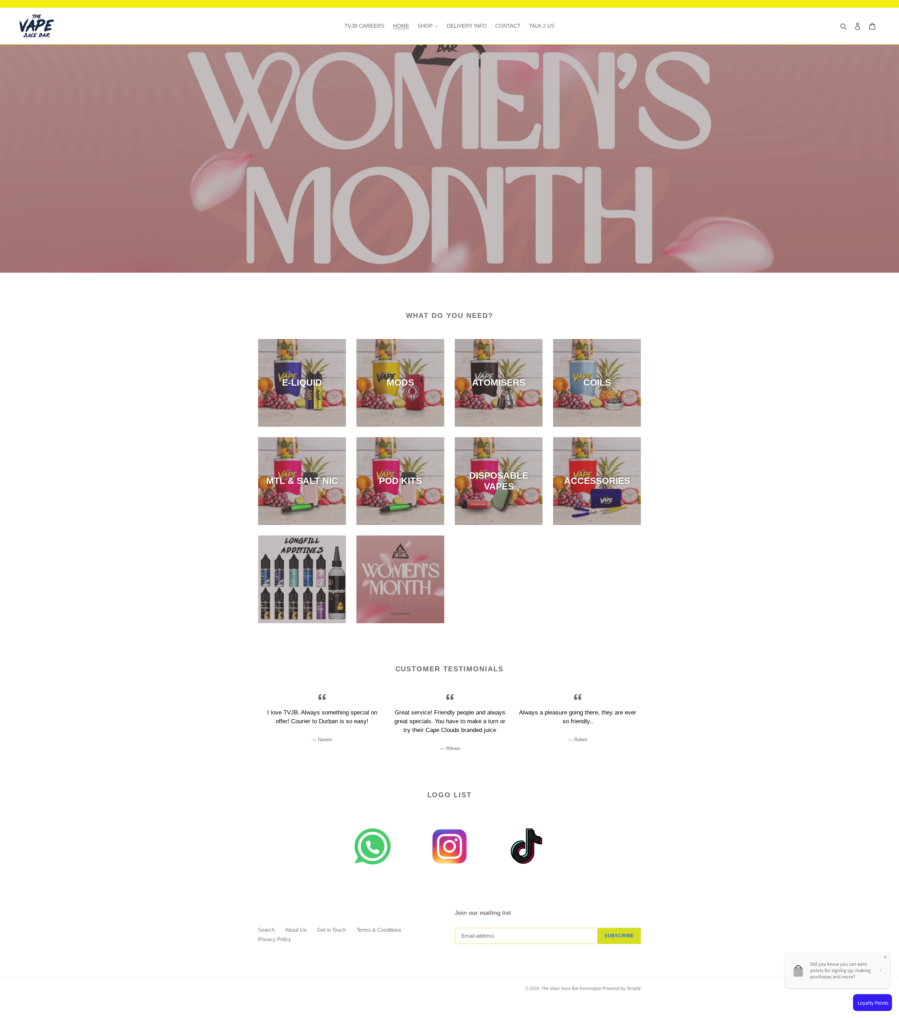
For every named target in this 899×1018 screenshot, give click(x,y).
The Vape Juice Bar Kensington (572, 988)
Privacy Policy (274, 939)
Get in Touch (331, 930)
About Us (296, 930)
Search (266, 930)
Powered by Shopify (622, 988)
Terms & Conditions (378, 930)
